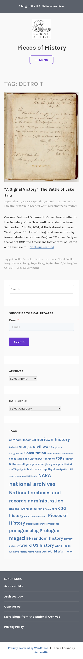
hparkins (38, 201)
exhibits (49, 458)
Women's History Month (22, 551)
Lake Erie (37, 259)
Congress (56, 447)
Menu (43, 60)
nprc (54, 508)
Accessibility (13, 586)
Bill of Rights (25, 447)
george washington (38, 464)
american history (51, 439)
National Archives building (26, 508)
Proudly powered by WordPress (28, 648)
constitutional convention (60, 453)
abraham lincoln (20, 440)
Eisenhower (37, 458)
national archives (32, 484)
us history (14, 546)
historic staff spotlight (41, 469)
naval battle (65, 259)
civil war (41, 446)
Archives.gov (13, 596)
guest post (57, 464)
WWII (70, 551)
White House (63, 545)
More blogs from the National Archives (32, 616)
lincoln (33, 476)
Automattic (41, 652)
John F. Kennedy (17, 476)
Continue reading (42, 247)
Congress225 (16, 453)
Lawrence (51, 259)
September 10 (53, 263)
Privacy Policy (14, 627)
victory (68, 263)
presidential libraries (36, 524)
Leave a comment (28, 267)
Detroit (26, 259)
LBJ (28, 476)
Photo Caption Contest (35, 516)
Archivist (13, 447)
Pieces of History (41, 47)
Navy (7, 263)
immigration (62, 469)
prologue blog (24, 530)
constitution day (19, 458)
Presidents (53, 523)
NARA (44, 475)
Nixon (48, 509)
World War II (57, 551)
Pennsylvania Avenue (63, 205)
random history (47, 538)
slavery (68, 538)
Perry (26, 263)
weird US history (37, 545)
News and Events (38, 205)
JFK (71, 469)
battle (17, 259)
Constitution (35, 453)
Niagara (16, 263)
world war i (41, 551)
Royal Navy (37, 263)
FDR (59, 458)
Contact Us (12, 606)
